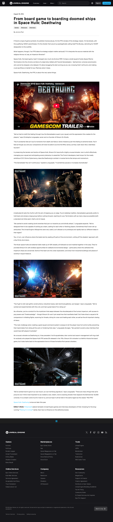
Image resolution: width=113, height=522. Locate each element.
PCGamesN (28, 407)
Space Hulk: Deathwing (21, 402)
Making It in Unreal (26, 410)
